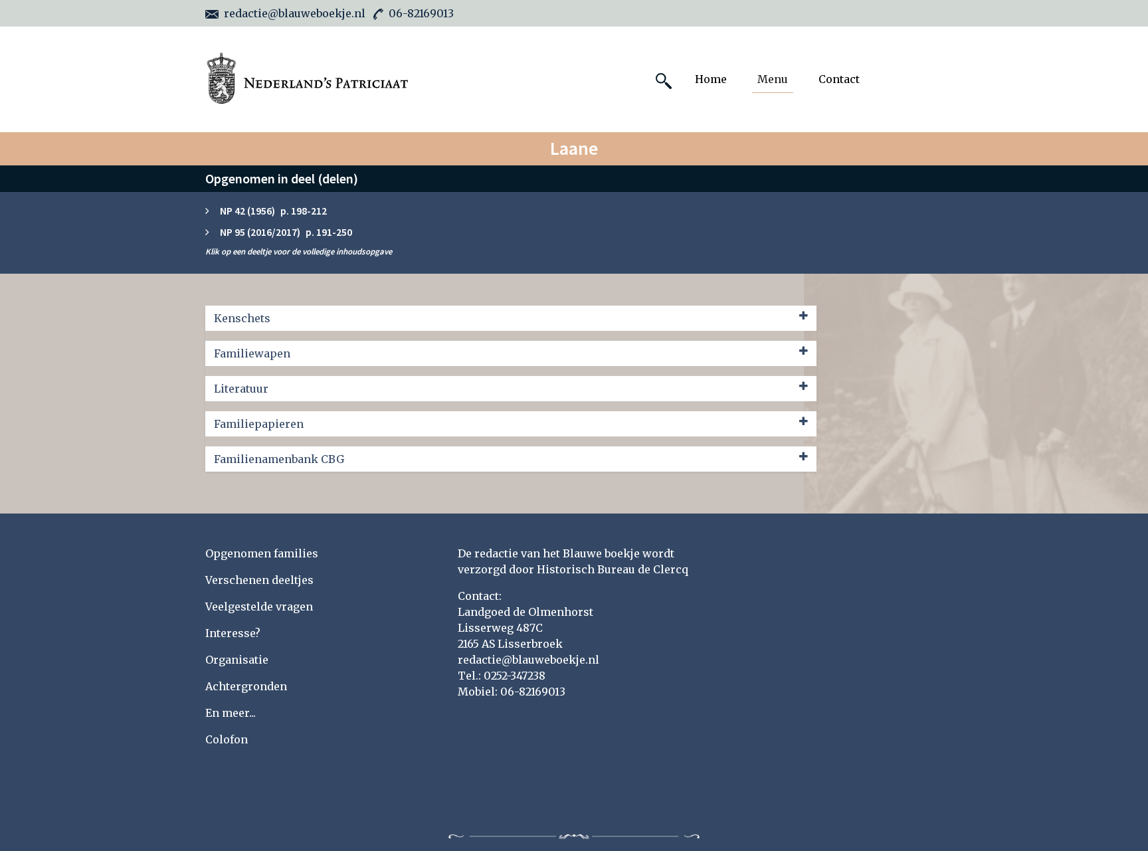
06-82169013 (421, 13)
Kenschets (242, 318)
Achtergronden (246, 686)
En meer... (230, 712)
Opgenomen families (261, 553)
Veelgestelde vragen (259, 606)
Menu (772, 79)
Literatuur (241, 388)
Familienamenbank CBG (279, 459)
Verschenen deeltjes (259, 580)
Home (711, 79)
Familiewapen (252, 353)
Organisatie (236, 659)
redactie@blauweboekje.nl (294, 13)
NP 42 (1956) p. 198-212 (273, 210)
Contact (839, 79)
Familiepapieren (259, 423)
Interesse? (232, 633)
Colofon (226, 739)
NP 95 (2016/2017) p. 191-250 (286, 231)
